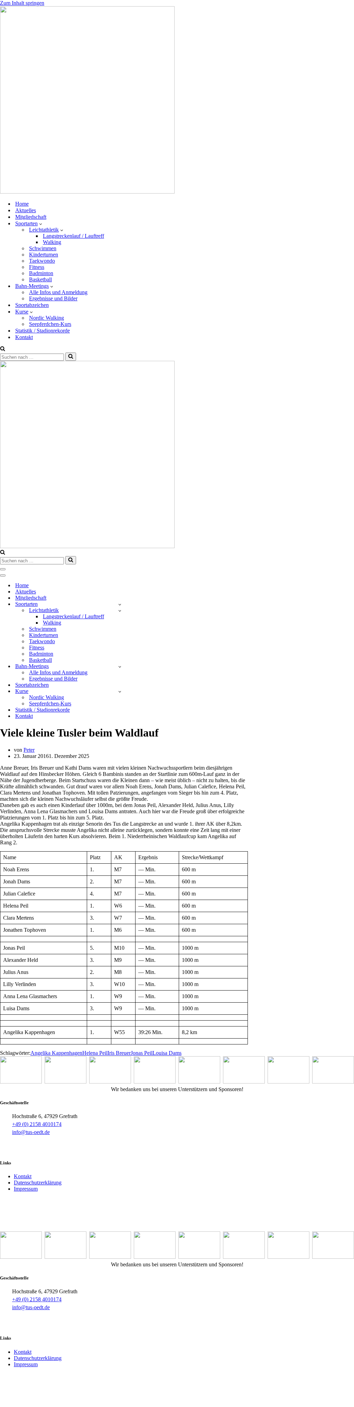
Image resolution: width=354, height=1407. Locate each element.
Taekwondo (42, 261)
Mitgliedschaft (30, 217)
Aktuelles (25, 210)
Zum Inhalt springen (22, 3)
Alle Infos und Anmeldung (58, 292)
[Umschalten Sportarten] (120, 604)
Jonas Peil (141, 1053)
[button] (40, 224)
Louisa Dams (166, 1053)
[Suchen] (2, 349)
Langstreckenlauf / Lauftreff (73, 236)
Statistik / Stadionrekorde (42, 331)
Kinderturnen (43, 254)
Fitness (36, 267)
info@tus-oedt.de (31, 1132)
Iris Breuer (119, 1053)
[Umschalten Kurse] (120, 691)
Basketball (40, 279)
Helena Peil (95, 1053)
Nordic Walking (46, 318)
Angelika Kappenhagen (56, 1053)
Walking (52, 242)
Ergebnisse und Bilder (53, 298)
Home (22, 204)
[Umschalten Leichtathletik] (120, 610)
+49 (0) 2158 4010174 (37, 1124)
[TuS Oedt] (87, 192)
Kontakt (24, 337)
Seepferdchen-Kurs (50, 324)
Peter (29, 750)
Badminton (41, 273)
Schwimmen (42, 248)
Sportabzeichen (32, 305)
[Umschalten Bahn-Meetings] (120, 666)
